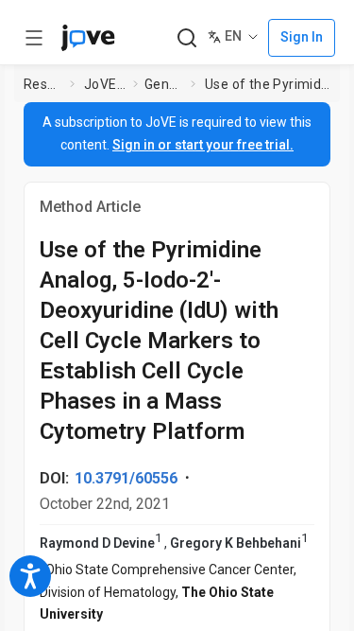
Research (43, 84)
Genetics (163, 84)
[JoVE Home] (87, 38)
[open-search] (186, 38)
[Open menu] (34, 38)
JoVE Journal (105, 84)
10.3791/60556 (126, 478)
